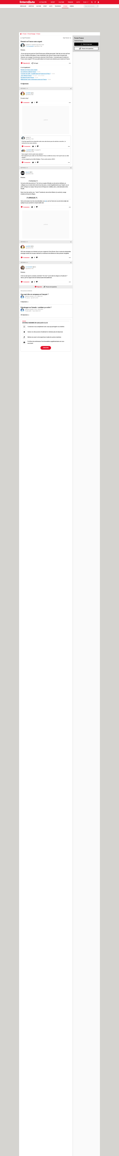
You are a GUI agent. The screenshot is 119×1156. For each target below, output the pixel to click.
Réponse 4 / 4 (24, 262)
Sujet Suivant (66, 38)
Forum (24, 34)
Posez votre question (51, 286)
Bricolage (23, 6)
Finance (70, 2)
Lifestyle (31, 6)
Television (58, 6)
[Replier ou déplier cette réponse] (71, 88)
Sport (53, 2)
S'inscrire (46, 347)
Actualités (43, 2)
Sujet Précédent (26, 38)
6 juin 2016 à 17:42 (38, 46)
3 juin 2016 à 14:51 (29, 247)
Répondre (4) (26, 63)
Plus (85, 2)
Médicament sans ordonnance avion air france (34, 79)
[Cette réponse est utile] (32, 102)
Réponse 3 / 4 (24, 242)
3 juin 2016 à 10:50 (29, 94)
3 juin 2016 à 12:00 (30, 151)
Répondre (39, 286)
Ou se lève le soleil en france (28, 71)
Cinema (72, 6)
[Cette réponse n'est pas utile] (37, 102)
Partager (35, 63)
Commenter (26, 102)
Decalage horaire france (27, 77)
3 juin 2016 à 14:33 (29, 173)
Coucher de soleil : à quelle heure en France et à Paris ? (36, 73)
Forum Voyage (31, 34)
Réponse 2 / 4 (24, 167)
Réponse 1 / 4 (24, 88)
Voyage (65, 6)
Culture (61, 2)
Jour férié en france (26, 75)
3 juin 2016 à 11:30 (29, 139)
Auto (78, 2)
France (38, 34)
